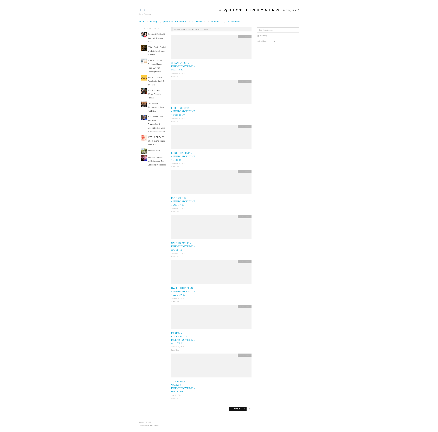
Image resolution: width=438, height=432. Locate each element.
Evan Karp (175, 76)
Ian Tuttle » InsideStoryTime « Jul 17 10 (183, 201)
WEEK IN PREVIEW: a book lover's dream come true (156, 141)
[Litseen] (145, 9)
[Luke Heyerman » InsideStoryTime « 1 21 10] (211, 138)
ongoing (153, 22)
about (141, 22)
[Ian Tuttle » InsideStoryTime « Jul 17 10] (211, 183)
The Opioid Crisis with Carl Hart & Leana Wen (156, 38)
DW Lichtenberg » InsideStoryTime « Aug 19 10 (183, 291)
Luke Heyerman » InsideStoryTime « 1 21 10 (183, 156)
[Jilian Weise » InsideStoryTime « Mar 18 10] (211, 47)
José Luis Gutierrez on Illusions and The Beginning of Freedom (157, 161)
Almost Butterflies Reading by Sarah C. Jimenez (156, 81)
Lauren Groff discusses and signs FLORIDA (156, 107)
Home (183, 29)
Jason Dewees (154, 150)
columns (215, 22)
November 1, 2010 (178, 208)
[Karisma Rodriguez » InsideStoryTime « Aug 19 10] (211, 318)
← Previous (235, 408)
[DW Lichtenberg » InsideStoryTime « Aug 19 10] (211, 273)
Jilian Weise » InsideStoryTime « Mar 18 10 (183, 66)
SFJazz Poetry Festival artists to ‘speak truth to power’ (157, 51)
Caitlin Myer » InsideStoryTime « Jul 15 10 (183, 246)
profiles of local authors (174, 22)
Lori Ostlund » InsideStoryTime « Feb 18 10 (183, 111)
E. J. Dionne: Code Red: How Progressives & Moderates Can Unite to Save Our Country (156, 124)
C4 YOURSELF (244, 36)
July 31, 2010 (176, 395)
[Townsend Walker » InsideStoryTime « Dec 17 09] (211, 366)
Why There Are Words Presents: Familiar (154, 94)
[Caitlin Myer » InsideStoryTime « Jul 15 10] (211, 228)
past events (197, 22)
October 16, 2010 (177, 298)
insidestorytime (194, 29)
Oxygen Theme (152, 425)
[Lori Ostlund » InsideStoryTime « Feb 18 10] (211, 93)
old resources (233, 22)
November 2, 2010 (178, 73)
